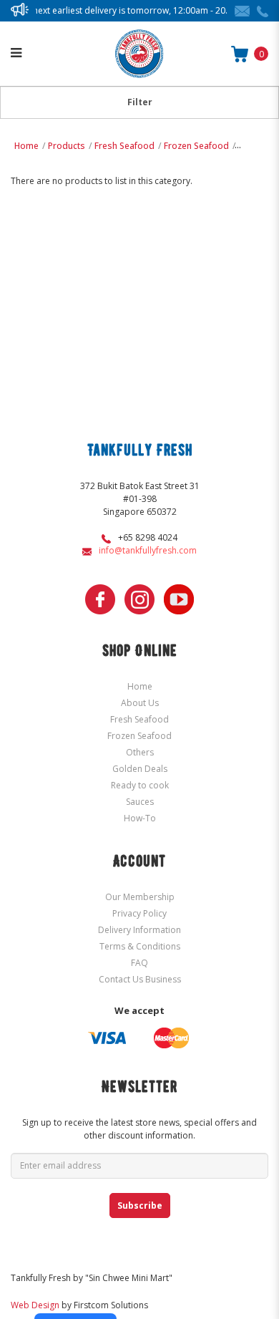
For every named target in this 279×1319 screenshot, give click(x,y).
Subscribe (139, 1205)
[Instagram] (139, 599)
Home (26, 146)
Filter (139, 102)
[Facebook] (100, 599)
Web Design (35, 1305)
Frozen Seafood (196, 146)
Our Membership (140, 897)
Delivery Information (139, 930)
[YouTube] (179, 599)
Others (252, 146)
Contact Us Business (140, 979)
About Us (140, 703)
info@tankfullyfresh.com (148, 550)
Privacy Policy (139, 913)
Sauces (140, 802)
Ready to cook (140, 785)
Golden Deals (139, 769)
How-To (140, 818)
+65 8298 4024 (147, 537)
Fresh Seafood (124, 146)
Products (66, 146)
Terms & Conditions (139, 946)
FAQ (139, 963)
